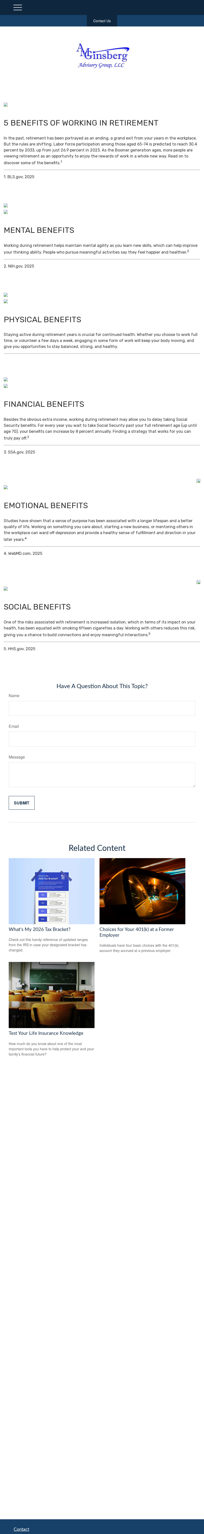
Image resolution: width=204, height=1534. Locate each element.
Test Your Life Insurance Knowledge (46, 1033)
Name (14, 695)
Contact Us (102, 20)
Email (14, 726)
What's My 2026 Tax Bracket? (40, 929)
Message (17, 757)
